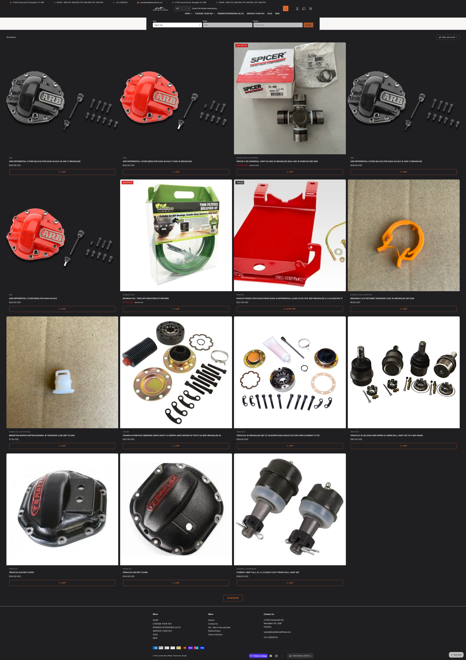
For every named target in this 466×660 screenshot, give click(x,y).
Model (255, 21)
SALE (155, 635)
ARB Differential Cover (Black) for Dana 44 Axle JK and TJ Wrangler (386, 161)
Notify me (290, 309)
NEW (155, 638)
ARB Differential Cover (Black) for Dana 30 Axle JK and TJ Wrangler (45, 161)
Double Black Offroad (165, 656)
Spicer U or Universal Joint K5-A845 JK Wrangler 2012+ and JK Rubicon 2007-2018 (277, 161)
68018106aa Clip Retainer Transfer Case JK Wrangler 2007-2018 (382, 298)
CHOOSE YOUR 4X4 (204, 14)
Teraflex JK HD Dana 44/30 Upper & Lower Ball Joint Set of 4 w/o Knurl (386, 435)
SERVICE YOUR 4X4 (162, 631)
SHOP (187, 14)
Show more (233, 598)
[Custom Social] (282, 656)
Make (205, 21)
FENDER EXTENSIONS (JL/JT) (167, 627)
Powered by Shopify (180, 656)
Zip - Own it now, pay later (219, 627)
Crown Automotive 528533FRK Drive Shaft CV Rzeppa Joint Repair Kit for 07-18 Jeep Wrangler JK (172, 435)
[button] (310, 8)
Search (308, 25)
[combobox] (240, 8)
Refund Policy (214, 631)
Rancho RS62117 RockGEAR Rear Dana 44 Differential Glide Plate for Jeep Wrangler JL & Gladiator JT (290, 298)
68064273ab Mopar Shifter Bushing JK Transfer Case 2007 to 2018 (42, 435)
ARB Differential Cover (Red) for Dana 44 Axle (33, 298)
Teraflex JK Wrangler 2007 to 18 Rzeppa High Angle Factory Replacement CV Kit (278, 435)
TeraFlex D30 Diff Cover (135, 572)
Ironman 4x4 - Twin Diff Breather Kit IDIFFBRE (146, 298)
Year (154, 21)
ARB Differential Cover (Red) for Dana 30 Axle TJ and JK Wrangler (157, 161)
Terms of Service (215, 635)
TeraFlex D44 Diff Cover (21, 572)
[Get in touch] (304, 8)
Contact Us (213, 624)
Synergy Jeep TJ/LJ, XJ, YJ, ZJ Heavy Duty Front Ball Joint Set (268, 572)
